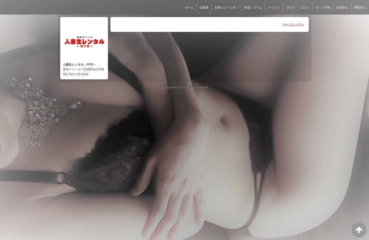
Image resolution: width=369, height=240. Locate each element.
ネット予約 (323, 7)
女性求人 (342, 7)
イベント (274, 7)
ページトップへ (293, 24)
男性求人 (360, 7)
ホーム (189, 7)
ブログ (290, 7)
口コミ (305, 7)
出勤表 (204, 7)
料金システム (253, 7)
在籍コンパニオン (226, 7)
